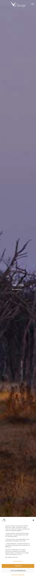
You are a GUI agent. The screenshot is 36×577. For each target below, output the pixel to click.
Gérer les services (17, 561)
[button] (33, 520)
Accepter (18, 566)
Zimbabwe (18, 289)
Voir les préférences (18, 571)
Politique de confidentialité (18, 574)
